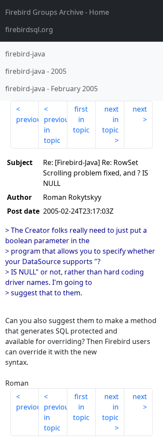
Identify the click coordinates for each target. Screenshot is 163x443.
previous (27, 119)
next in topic (110, 119)
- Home (57, 12)
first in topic (81, 119)
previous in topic (55, 130)
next (140, 109)
